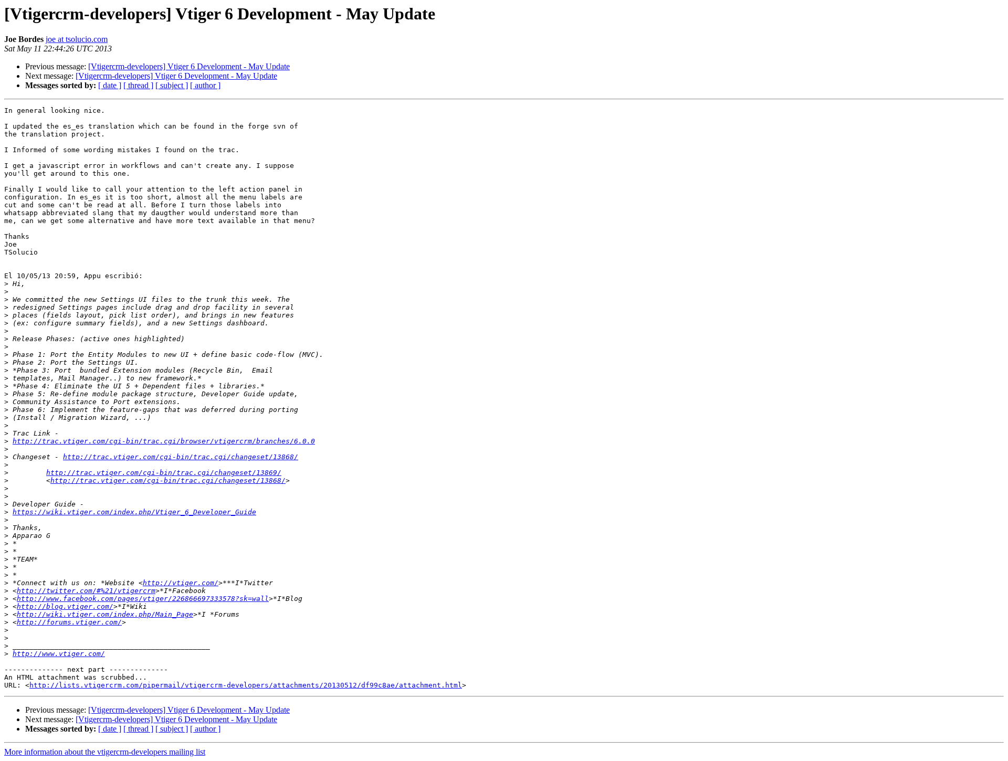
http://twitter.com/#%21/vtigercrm (86, 591)
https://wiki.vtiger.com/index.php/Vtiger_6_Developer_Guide (134, 512)
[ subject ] (171, 85)
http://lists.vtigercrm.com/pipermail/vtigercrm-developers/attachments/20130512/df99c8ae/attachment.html (245, 685)
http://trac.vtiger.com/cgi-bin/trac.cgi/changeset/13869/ (163, 473)
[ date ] (109, 85)
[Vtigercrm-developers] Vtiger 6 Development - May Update (189, 66)
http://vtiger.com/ (180, 583)
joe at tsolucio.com (77, 39)
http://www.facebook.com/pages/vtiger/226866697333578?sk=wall (143, 599)
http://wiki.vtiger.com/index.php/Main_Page (105, 614)
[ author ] (205, 85)
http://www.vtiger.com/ (59, 654)
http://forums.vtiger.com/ (69, 622)
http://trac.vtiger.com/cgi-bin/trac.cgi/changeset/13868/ (180, 457)
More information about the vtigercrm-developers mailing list (104, 751)
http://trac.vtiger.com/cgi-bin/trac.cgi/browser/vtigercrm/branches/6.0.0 (164, 441)
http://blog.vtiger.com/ (65, 606)
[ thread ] (138, 85)
